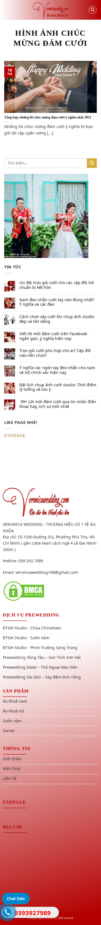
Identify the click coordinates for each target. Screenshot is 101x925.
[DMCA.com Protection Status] (24, 590)
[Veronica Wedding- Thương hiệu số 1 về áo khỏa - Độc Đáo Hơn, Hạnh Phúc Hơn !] (50, 10)
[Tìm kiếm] (93, 10)
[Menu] (8, 10)
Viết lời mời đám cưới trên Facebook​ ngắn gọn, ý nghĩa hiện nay (53, 336)
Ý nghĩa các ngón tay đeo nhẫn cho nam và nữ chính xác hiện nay (57, 370)
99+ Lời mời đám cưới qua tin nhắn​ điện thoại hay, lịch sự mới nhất (57, 404)
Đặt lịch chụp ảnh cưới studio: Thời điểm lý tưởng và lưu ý (57, 387)
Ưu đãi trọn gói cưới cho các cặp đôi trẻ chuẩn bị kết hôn (56, 285)
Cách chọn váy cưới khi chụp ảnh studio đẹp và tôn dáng (56, 319)
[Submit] (92, 163)
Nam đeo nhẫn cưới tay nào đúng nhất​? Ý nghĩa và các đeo (56, 302)
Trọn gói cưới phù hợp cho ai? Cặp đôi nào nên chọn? (55, 353)
